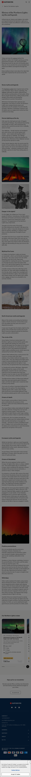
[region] (15, 768)
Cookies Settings (15, 770)
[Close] (29, 762)
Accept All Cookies (15, 774)
